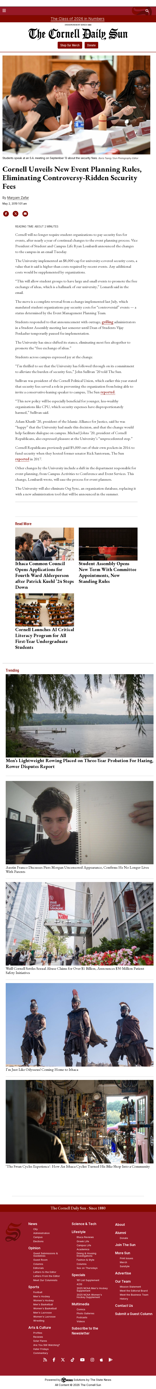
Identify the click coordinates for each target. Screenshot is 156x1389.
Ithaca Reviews (85, 1237)
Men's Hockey (41, 1296)
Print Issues (126, 1258)
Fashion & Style (85, 1259)
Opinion (34, 1248)
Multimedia (80, 1304)
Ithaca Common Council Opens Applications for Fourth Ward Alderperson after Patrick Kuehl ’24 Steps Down (44, 575)
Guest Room (40, 1259)
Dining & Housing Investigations (86, 1254)
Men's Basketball (43, 1304)
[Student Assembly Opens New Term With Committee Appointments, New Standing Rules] (108, 544)
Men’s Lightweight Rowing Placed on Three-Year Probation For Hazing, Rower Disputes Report (79, 763)
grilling (107, 321)
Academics (83, 1249)
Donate (91, 45)
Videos (81, 1321)
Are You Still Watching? (46, 1345)
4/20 (79, 1284)
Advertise (123, 1273)
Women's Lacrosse (44, 1316)
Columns (38, 1264)
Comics (81, 1309)
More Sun (122, 1253)
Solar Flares (40, 1340)
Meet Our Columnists (45, 1280)
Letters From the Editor (46, 1276)
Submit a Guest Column (133, 1314)
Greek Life (83, 1241)
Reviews (38, 1336)
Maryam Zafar (18, 198)
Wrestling (38, 1320)
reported (22, 458)
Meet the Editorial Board (134, 1290)
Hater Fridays (41, 1349)
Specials (78, 1275)
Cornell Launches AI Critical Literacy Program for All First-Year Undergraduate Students (44, 638)
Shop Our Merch (70, 45)
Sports (33, 1287)
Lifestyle (79, 1232)
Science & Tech (84, 1224)
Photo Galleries (85, 1313)
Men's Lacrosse (42, 1312)
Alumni (120, 1233)
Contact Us (124, 1306)
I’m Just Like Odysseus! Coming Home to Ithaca (42, 1069)
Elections (38, 1241)
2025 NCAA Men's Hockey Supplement (92, 1289)
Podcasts (82, 1317)
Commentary (40, 1353)
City (35, 1229)
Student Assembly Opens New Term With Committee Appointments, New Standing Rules (107, 572)
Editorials (38, 1268)
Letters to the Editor (44, 1272)
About (120, 1225)
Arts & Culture (39, 1328)
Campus (38, 1237)
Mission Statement (130, 1286)
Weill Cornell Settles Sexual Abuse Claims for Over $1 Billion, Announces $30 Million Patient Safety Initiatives (75, 970)
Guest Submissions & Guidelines (45, 1254)
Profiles (37, 1332)
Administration (41, 1233)
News (32, 1224)
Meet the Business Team (134, 1294)
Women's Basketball (45, 1308)
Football (37, 1292)
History (124, 1298)
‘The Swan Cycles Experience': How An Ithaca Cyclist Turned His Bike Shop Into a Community (78, 1166)
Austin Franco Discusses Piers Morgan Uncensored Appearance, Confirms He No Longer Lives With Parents (77, 869)
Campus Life (84, 1245)
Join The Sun (125, 1245)
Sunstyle (125, 1266)
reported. (107, 392)
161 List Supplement (88, 1280)
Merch (123, 1262)
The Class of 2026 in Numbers (77, 18)
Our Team (123, 1281)
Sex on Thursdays (87, 1268)
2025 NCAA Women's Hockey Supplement (89, 1296)
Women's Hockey (43, 1300)
